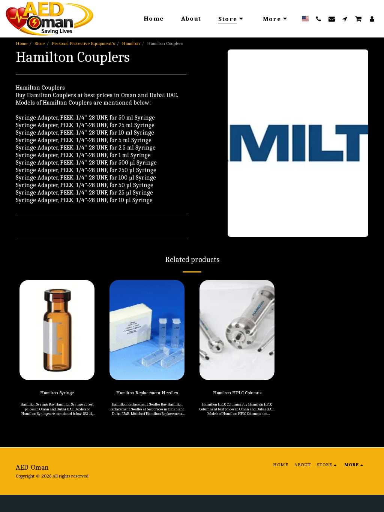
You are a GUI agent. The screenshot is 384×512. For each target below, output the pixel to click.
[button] (318, 18)
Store (39, 43)
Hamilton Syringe (57, 392)
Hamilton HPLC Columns (237, 392)
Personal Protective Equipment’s (83, 43)
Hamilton (131, 43)
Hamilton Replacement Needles (147, 392)
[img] (57, 330)
